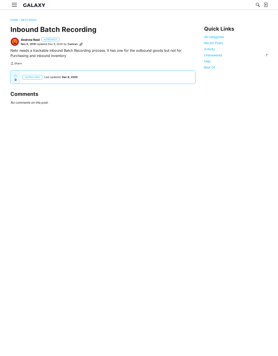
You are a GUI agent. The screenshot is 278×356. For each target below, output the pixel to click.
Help (207, 61)
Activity (209, 49)
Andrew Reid (30, 40)
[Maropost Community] (35, 4)
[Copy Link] (81, 44)
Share (16, 64)
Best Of (209, 67)
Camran (73, 44)
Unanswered (236, 55)
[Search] (258, 5)
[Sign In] (266, 5)
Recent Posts (213, 43)
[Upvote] (15, 75)
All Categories (214, 37)
